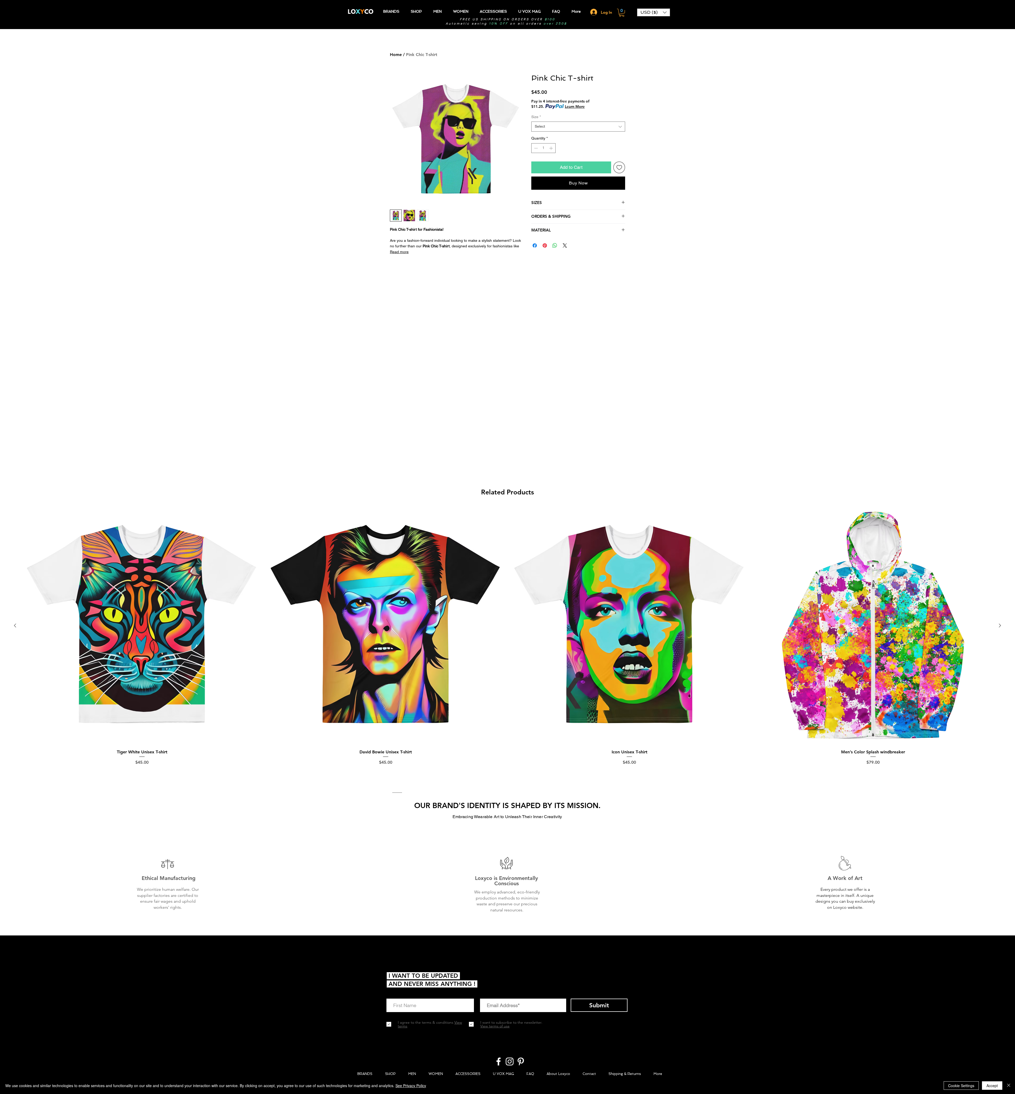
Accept (992, 1085)
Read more (399, 252)
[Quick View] (142, 626)
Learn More (575, 106)
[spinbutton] (543, 148)
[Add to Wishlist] (619, 167)
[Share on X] (565, 245)
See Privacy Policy (410, 1085)
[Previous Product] (15, 625)
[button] (621, 13)
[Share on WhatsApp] (555, 245)
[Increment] (551, 148)
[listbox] (653, 12)
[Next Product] (1000, 625)
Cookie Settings (961, 1085)
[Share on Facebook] (535, 245)
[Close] (1008, 1085)
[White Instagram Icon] (509, 1061)
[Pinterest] (520, 1061)
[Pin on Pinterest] (545, 245)
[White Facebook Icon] (498, 1061)
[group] (507, 643)
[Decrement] (535, 148)
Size (536, 117)
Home (396, 54)
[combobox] (578, 127)
